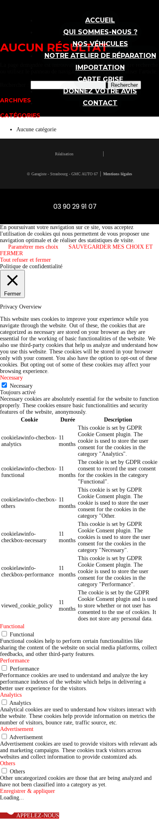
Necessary (21, 386)
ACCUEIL (100, 20)
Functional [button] (12, 626)
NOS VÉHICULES (100, 44)
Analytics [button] (11, 695)
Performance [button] (14, 661)
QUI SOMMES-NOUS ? (100, 32)
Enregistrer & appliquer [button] (27, 791)
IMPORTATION (100, 67)
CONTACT (100, 103)
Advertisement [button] (16, 729)
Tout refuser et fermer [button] (25, 260)
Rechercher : (14, 85)
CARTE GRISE (100, 79)
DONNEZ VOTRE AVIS (100, 91)
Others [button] (7, 763)
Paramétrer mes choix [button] (33, 247)
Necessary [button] (11, 378)
